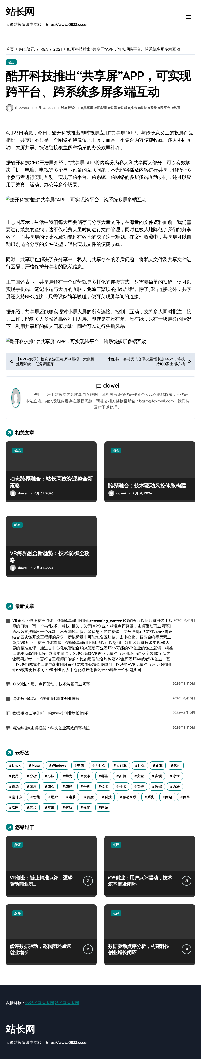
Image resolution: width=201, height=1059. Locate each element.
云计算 (121, 765)
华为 (68, 776)
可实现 (102, 108)
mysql (36, 765)
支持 (140, 786)
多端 (123, 108)
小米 (176, 776)
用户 (54, 797)
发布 (86, 776)
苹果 (51, 807)
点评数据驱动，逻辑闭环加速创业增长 (46, 698)
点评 (17, 845)
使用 (15, 776)
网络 (186, 797)
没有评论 (68, 108)
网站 (168, 797)
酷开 (177, 108)
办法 (51, 776)
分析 (33, 776)
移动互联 (129, 797)
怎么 (51, 786)
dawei (111, 385)
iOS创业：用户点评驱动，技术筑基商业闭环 (51, 683)
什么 (141, 765)
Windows (59, 765)
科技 (143, 108)
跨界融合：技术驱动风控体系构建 (147, 485)
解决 (68, 807)
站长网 (20, 11)
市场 (15, 786)
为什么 (100, 765)
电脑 (72, 797)
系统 (153, 108)
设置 (86, 807)
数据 (158, 786)
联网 (15, 807)
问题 (104, 807)
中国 (80, 765)
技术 (104, 786)
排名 (122, 786)
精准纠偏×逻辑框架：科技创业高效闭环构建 (51, 727)
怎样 (68, 786)
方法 (176, 786)
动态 (11, 62)
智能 (36, 797)
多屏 (113, 108)
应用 (33, 786)
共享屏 (88, 108)
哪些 (104, 776)
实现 (158, 776)
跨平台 (165, 108)
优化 (177, 765)
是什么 (17, 797)
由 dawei (22, 108)
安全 (140, 776)
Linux (16, 765)
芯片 (33, 807)
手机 (86, 786)
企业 (159, 765)
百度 (90, 797)
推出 (133, 108)
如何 (122, 776)
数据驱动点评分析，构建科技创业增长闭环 (50, 713)
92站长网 (33, 1002)
